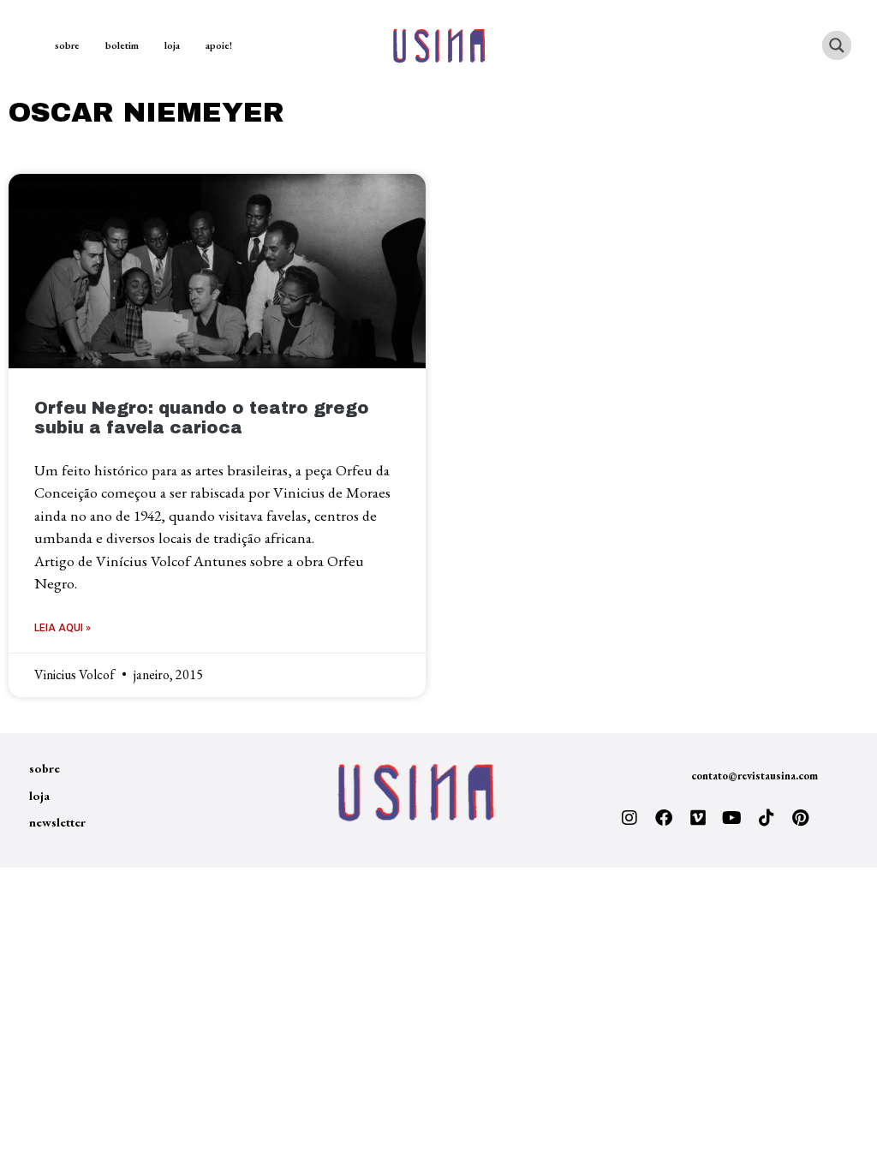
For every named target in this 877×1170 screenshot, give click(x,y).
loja (172, 45)
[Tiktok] (766, 818)
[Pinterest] (801, 818)
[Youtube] (732, 818)
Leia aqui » (62, 628)
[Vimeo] (698, 818)
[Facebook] (664, 818)
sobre (67, 45)
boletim (122, 45)
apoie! (219, 45)
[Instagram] (629, 818)
